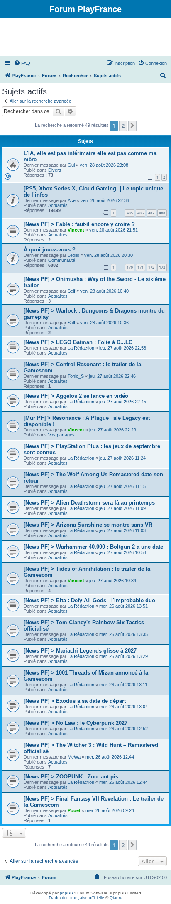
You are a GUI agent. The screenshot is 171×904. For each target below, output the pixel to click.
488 (162, 213)
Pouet (74, 810)
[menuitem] (22, 63)
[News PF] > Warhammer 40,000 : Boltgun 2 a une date (93, 547)
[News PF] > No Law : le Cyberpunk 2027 (75, 723)
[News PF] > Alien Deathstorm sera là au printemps (89, 503)
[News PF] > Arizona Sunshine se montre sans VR (88, 525)
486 (140, 213)
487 (151, 213)
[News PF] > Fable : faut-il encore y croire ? (79, 224)
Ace (72, 200)
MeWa (74, 756)
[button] (132, 126)
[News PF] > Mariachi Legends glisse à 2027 (80, 651)
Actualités (58, 205)
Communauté (61, 260)
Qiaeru (116, 897)
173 (162, 267)
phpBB (66, 893)
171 (140, 267)
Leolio (73, 255)
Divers (54, 169)
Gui (71, 165)
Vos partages (61, 434)
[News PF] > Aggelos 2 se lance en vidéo (76, 396)
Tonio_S (76, 376)
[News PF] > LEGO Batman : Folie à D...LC (78, 342)
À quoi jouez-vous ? (50, 249)
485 (130, 213)
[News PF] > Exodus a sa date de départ (75, 701)
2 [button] (123, 125)
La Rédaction (81, 347)
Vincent (76, 229)
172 (151, 267)
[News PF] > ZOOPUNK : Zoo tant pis (71, 776)
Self (71, 290)
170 (130, 267)
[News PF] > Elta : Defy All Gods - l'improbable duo (89, 600)
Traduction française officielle (76, 897)
